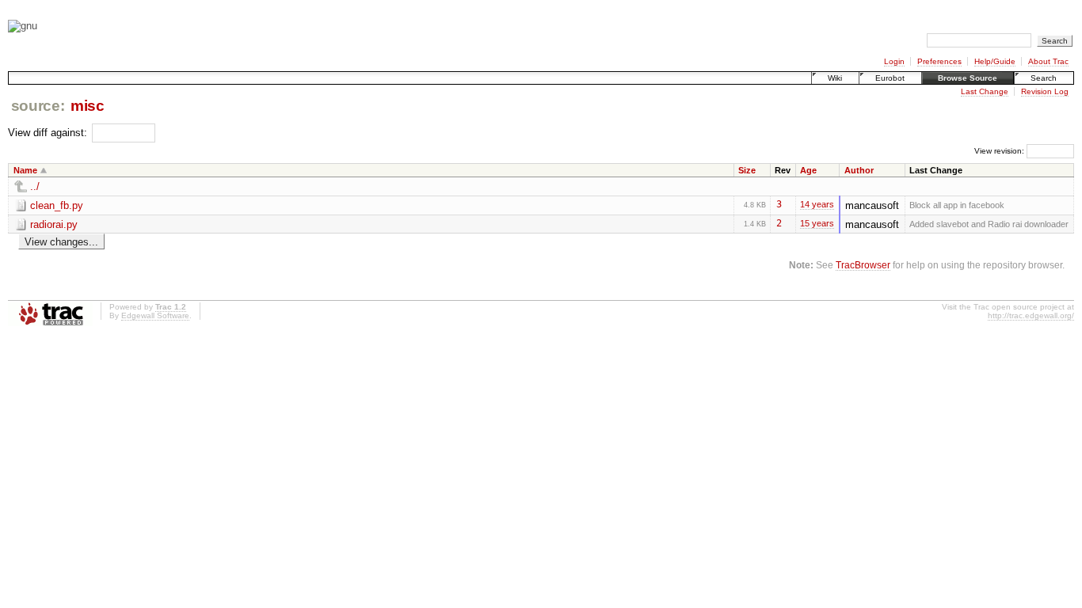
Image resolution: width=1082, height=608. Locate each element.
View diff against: (49, 133)
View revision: (999, 150)
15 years (817, 223)
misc (87, 105)
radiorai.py (54, 224)
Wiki (835, 78)
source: (38, 105)
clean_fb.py (56, 205)
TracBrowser (863, 265)
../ (35, 186)
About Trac (1048, 61)
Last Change (984, 91)
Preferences (939, 61)
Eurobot (890, 78)
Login (894, 61)
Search (1044, 78)
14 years (817, 204)
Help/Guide (994, 61)
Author (859, 170)
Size (747, 170)
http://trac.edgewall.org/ (1031, 315)
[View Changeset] (788, 204)
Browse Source (967, 78)
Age (808, 170)
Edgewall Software (155, 315)
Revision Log (1045, 91)
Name (25, 170)
